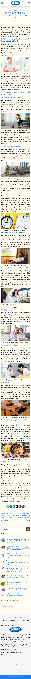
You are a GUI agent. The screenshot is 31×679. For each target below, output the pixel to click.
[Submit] (28, 529)
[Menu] (2, 3)
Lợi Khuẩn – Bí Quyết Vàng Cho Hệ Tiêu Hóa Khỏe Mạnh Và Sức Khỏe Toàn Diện (17, 540)
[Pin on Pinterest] (20, 506)
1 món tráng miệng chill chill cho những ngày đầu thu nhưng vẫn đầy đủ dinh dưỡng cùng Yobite (18, 548)
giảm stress (24, 105)
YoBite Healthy (17, 11)
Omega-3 (25, 425)
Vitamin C (7, 425)
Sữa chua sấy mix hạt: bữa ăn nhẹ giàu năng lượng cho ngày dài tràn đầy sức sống (17, 577)
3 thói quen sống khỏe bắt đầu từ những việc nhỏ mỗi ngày (17, 594)
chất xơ (16, 425)
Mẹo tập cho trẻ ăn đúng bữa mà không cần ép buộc (16, 583)
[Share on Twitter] (13, 506)
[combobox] (15, 606)
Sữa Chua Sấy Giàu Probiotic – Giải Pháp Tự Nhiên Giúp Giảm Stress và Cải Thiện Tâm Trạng (17, 569)
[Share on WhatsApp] (7, 506)
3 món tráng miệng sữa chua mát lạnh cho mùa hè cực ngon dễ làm (17, 589)
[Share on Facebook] (10, 506)
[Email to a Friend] (17, 506)
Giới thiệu (6, 658)
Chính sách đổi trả (9, 661)
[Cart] (29, 3)
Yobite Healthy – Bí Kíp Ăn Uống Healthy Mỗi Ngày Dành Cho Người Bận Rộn (17, 562)
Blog (10, 11)
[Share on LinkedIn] (23, 506)
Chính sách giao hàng (10, 664)
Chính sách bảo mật (9, 667)
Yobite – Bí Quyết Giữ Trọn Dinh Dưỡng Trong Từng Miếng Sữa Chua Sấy (17, 555)
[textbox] (15, 606)
